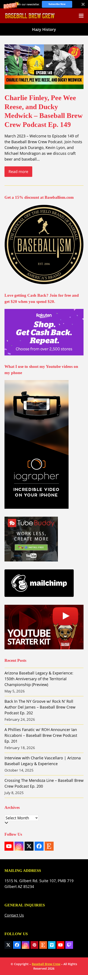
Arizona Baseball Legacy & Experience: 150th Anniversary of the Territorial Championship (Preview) (38, 678)
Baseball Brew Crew (46, 964)
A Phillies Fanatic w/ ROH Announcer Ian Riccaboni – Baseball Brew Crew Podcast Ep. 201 (40, 735)
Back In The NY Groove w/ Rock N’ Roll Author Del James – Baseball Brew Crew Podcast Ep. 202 (39, 707)
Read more (18, 171)
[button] (44, 4)
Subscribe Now (57, 4)
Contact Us (14, 915)
